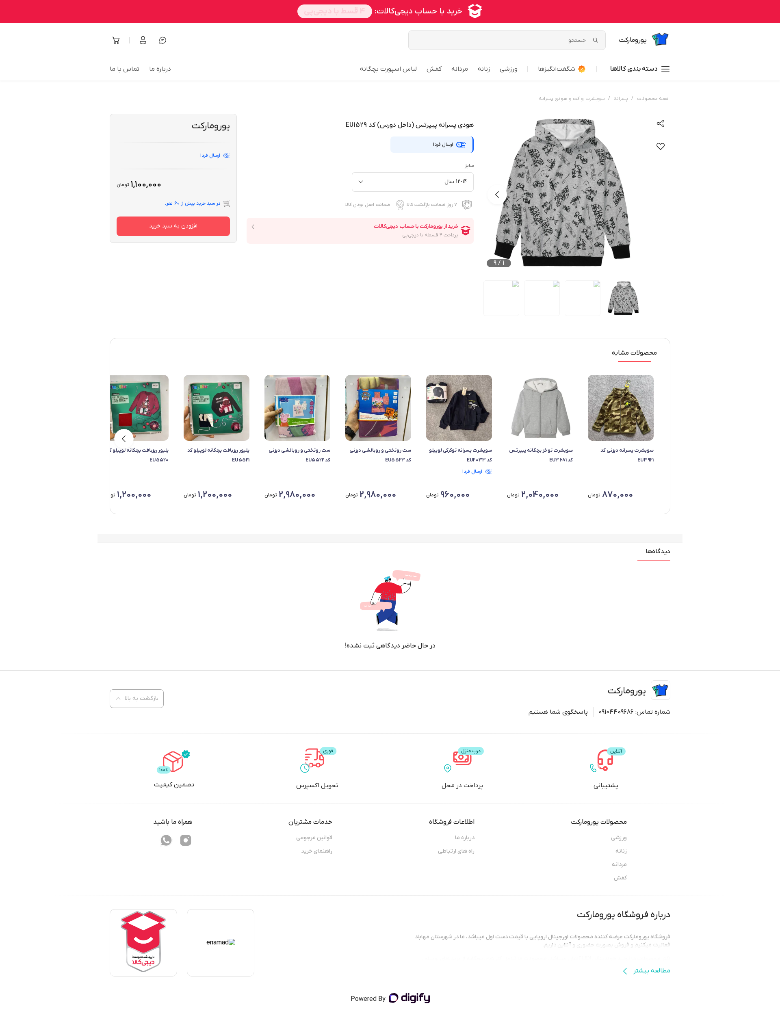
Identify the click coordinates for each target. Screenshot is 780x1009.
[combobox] (413, 182)
